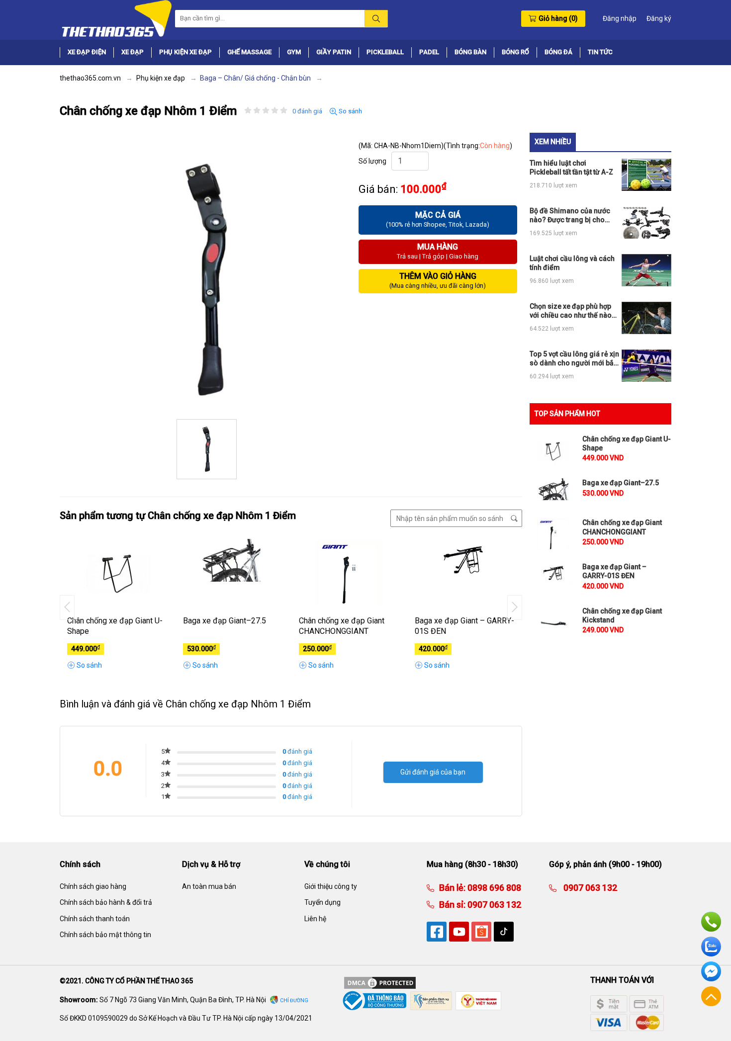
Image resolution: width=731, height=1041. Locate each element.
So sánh (349, 111)
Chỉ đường (294, 1000)
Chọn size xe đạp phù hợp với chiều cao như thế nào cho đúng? (571, 311)
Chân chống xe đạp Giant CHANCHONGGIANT (341, 626)
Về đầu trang (711, 996)
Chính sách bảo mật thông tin (105, 935)
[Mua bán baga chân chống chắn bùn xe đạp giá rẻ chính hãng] (116, 18)
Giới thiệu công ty (330, 886)
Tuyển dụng (322, 902)
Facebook (711, 971)
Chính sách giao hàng (93, 886)
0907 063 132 (493, 904)
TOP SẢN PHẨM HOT (567, 414)
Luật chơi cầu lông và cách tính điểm (572, 263)
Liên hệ (315, 919)
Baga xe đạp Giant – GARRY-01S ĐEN (464, 626)
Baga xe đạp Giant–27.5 (224, 620)
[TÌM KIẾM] (376, 18)
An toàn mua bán (209, 886)
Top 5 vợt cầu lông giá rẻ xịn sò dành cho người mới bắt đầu (574, 358)
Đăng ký (658, 18)
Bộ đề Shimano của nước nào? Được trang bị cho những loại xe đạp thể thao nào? (572, 215)
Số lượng (372, 161)
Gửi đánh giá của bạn (432, 772)
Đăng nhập (620, 18)
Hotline (711, 922)
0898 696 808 (493, 887)
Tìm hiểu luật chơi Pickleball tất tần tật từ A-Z (571, 167)
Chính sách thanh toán (95, 919)
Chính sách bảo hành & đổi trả (106, 902)
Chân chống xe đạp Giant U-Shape (115, 626)
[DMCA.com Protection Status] (380, 982)
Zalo (711, 946)
